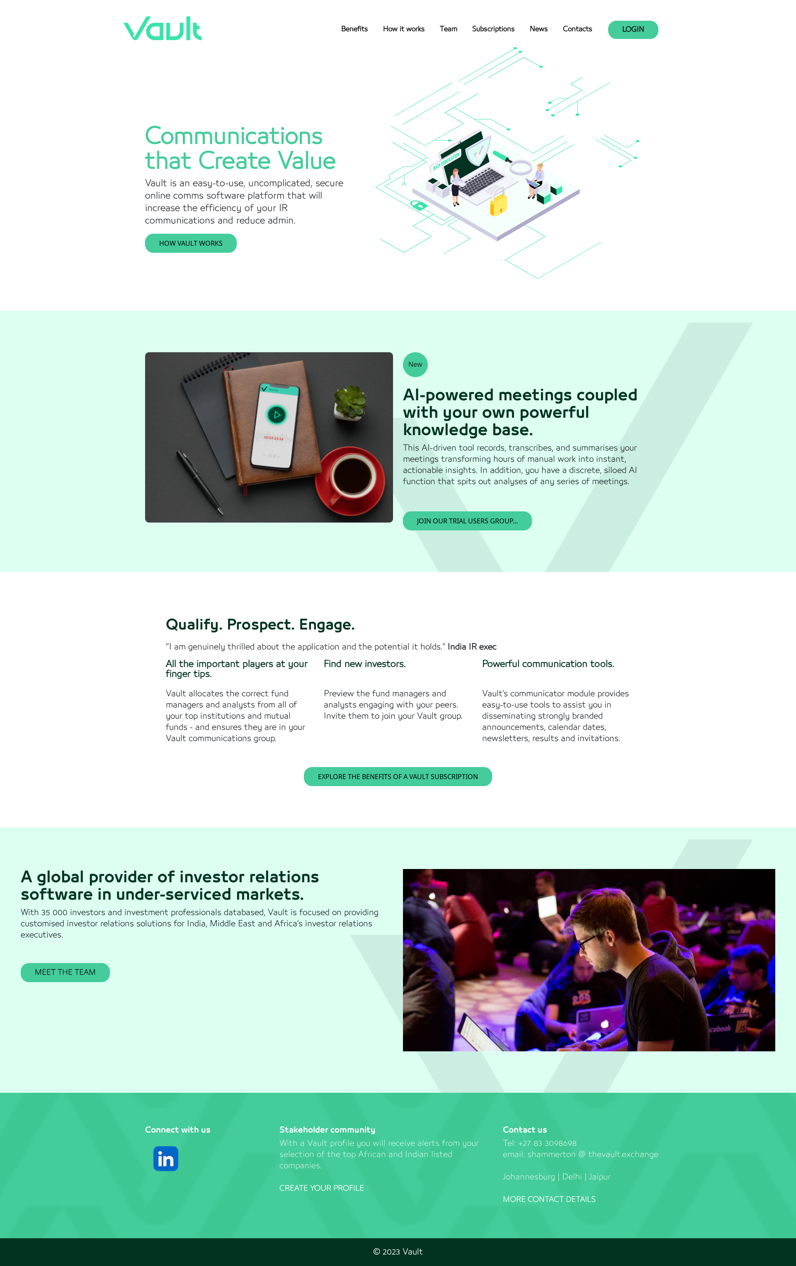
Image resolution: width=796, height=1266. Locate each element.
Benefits (354, 29)
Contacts (577, 29)
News (539, 29)
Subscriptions (493, 29)
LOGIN (633, 30)
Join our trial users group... (467, 520)
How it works (404, 29)
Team (448, 29)
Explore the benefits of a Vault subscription (398, 776)
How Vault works (191, 243)
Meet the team (65, 972)
